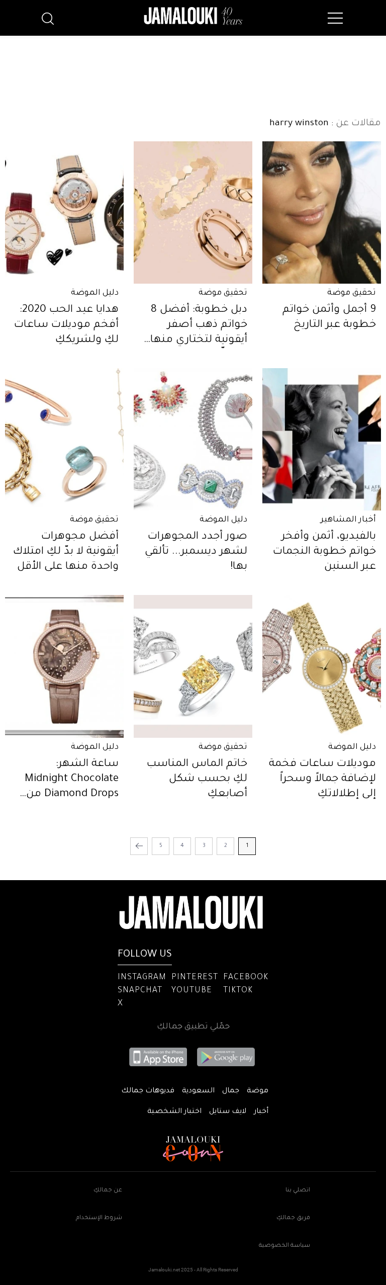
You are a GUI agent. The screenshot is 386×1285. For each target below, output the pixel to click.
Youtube (191, 990)
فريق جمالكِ (293, 1218)
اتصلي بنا (297, 1190)
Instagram (142, 977)
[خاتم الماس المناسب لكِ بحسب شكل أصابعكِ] (193, 666)
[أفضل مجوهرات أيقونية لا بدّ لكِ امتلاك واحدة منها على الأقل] (64, 439)
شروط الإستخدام (99, 1218)
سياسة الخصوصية (284, 1246)
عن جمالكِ (107, 1190)
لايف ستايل (227, 1112)
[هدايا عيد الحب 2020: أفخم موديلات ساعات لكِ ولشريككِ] (64, 212)
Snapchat (140, 990)
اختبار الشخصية (174, 1112)
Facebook (245, 977)
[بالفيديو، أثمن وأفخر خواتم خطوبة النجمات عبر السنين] (321, 439)
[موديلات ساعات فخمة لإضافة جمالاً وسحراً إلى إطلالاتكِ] (321, 666)
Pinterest (194, 977)
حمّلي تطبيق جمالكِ (193, 1027)
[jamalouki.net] (193, 16)
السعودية (198, 1091)
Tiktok (238, 990)
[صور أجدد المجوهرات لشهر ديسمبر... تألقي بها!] (193, 439)
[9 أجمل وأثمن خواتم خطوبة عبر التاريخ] (321, 212)
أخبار (261, 1112)
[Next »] (139, 846)
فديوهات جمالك (147, 1091)
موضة (257, 1091)
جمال (230, 1091)
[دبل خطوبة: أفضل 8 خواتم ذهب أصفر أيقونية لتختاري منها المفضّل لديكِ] (193, 212)
